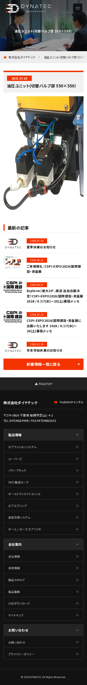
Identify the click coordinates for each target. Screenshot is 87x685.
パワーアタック (17, 470)
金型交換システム (19, 517)
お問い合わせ (16, 642)
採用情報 (14, 568)
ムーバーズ (15, 459)
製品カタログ (16, 580)
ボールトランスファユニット (24, 494)
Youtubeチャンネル (71, 402)
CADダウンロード (19, 603)
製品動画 (14, 592)
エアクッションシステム (22, 447)
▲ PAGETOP (43, 384)
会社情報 (14, 556)
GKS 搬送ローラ (18, 482)
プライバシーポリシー (21, 654)
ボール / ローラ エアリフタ (24, 529)
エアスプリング (17, 506)
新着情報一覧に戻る (43, 364)
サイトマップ (15, 615)
